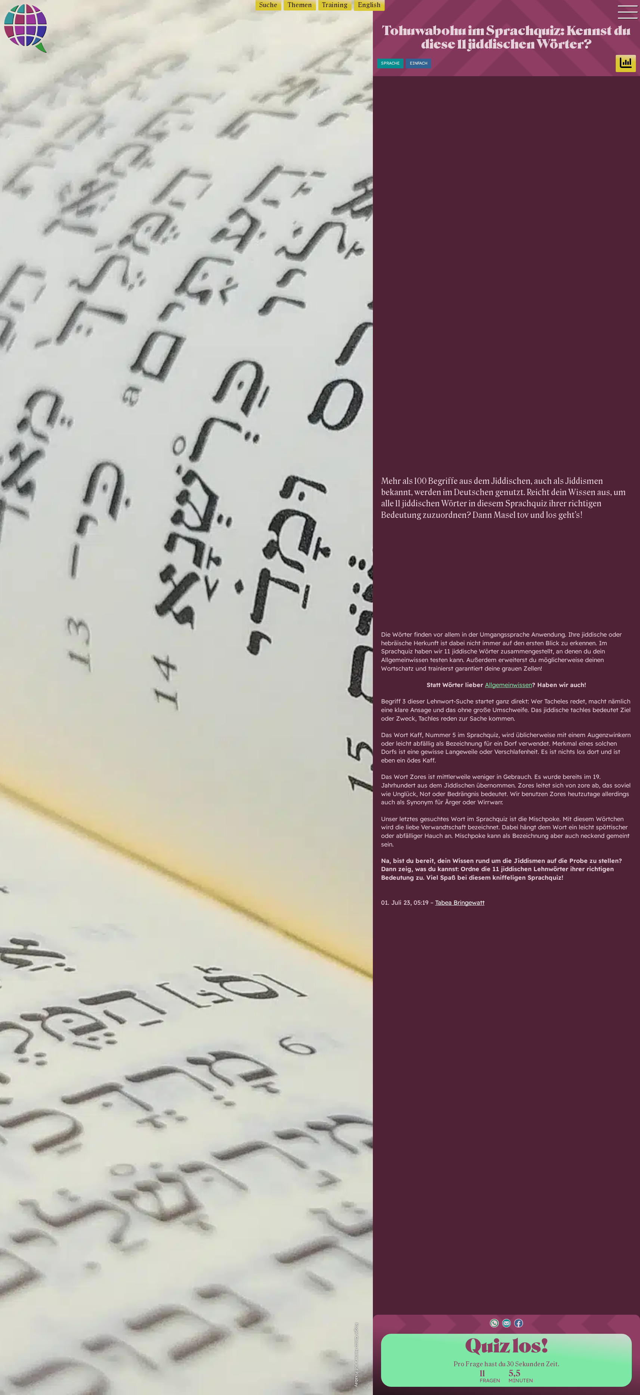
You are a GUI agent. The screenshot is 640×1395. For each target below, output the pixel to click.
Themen (300, 5)
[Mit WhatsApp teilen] (494, 1324)
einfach (418, 63)
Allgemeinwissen (508, 685)
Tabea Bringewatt (460, 902)
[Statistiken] (626, 63)
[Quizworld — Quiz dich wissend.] (41, 29)
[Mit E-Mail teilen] (507, 1324)
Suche (268, 5)
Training (334, 5)
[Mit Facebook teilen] (518, 1324)
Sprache (390, 63)
